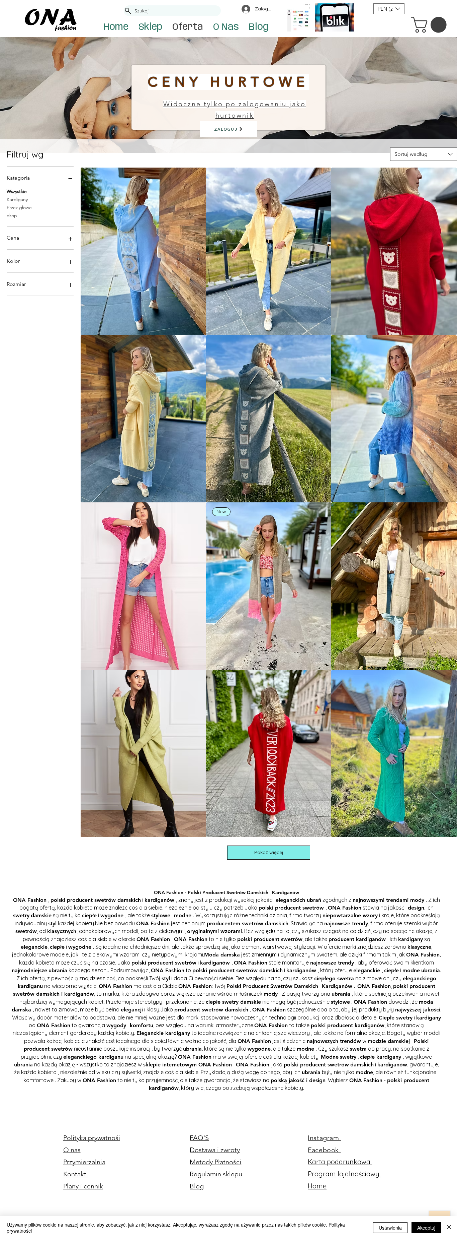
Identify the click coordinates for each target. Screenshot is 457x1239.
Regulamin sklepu (216, 1174)
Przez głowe (19, 207)
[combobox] (423, 154)
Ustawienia (390, 1227)
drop (12, 215)
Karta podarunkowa (340, 1162)
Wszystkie (17, 191)
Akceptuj (426, 1227)
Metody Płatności (215, 1162)
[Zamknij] (449, 1228)
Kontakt (75, 1174)
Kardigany (17, 199)
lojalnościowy (359, 1174)
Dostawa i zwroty (215, 1150)
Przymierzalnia (84, 1162)
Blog (197, 1186)
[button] (430, 25)
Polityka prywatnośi (91, 1138)
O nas (72, 1150)
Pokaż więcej (268, 852)
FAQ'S (199, 1138)
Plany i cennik (83, 1186)
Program (322, 1174)
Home (317, 1186)
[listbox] (388, 8)
